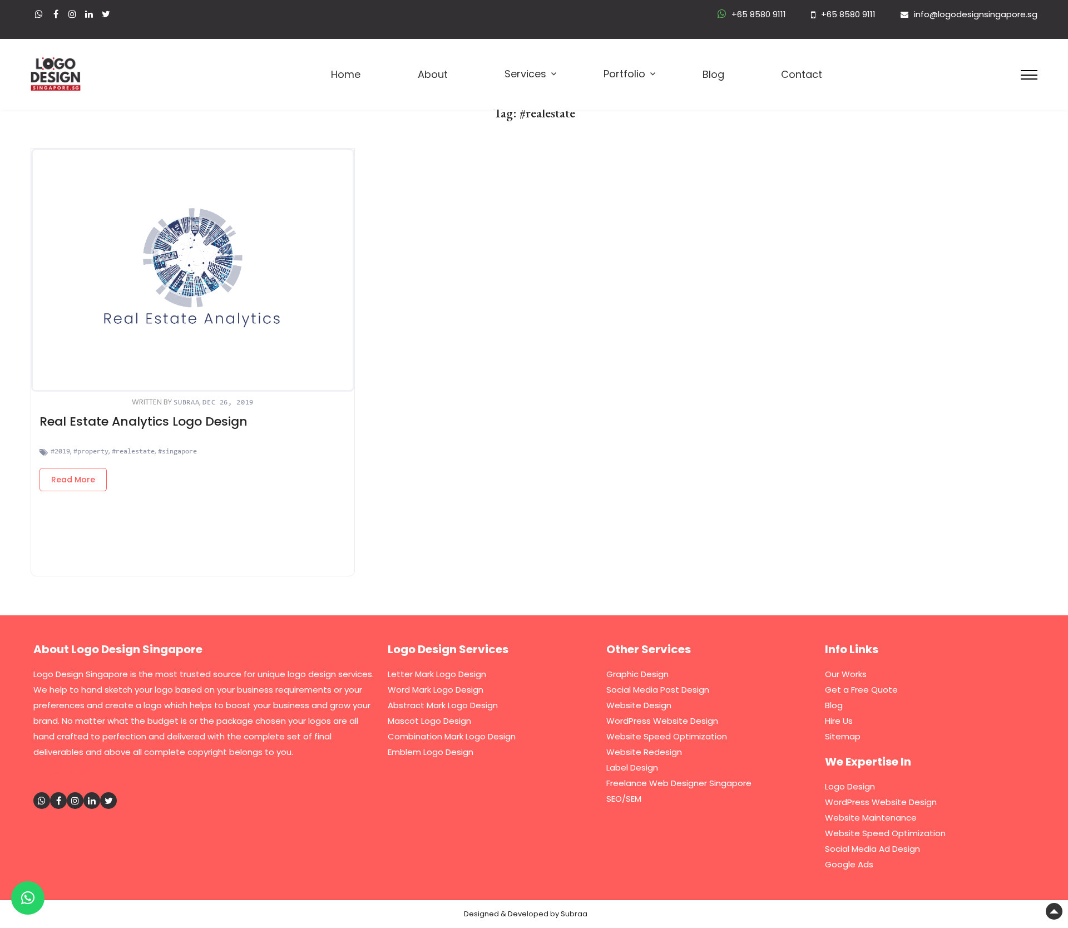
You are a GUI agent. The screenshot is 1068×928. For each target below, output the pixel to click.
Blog (713, 74)
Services (525, 74)
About (433, 74)
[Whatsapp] (39, 14)
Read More (73, 479)
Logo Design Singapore (80, 674)
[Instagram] (72, 14)
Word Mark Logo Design (435, 689)
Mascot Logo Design (429, 721)
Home (345, 74)
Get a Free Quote (861, 689)
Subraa (186, 402)
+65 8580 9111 (758, 14)
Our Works (846, 674)
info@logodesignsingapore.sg (975, 14)
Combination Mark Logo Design (452, 736)
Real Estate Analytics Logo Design (143, 421)
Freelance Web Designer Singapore (678, 783)
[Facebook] (55, 14)
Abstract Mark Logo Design (443, 705)
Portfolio (624, 74)
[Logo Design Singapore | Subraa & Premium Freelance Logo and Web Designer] (56, 72)
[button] (27, 898)
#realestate (133, 451)
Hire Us (839, 721)
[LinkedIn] (89, 14)
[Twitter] (105, 14)
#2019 (60, 451)
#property (90, 451)
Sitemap (843, 736)
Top (1054, 911)
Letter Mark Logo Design (437, 674)
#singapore (177, 451)
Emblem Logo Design (430, 752)
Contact (801, 74)
